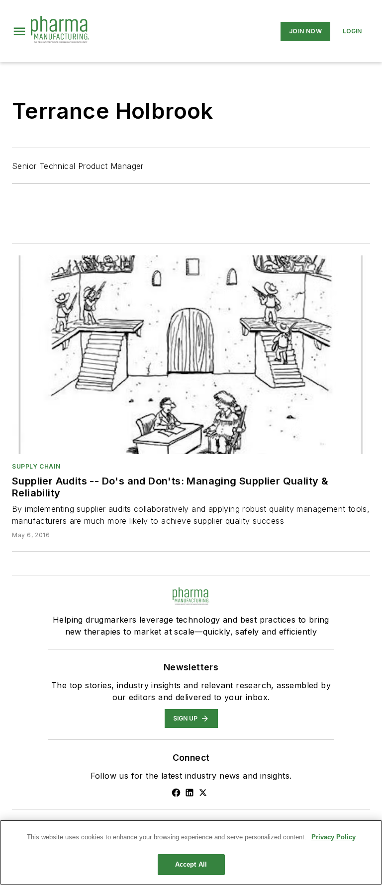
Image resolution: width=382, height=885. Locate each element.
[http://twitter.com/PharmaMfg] (203, 793)
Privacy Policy (333, 837)
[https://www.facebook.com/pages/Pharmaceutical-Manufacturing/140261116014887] (176, 793)
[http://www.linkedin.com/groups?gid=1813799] (189, 793)
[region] (191, 852)
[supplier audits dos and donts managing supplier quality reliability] (191, 354)
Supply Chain (36, 466)
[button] (19, 31)
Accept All (191, 864)
